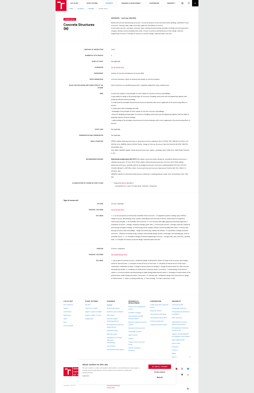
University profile (177, 305)
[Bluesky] (188, 368)
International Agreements (158, 318)
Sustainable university (179, 308)
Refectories (67, 315)
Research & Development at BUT (136, 308)
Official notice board (178, 324)
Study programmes (113, 308)
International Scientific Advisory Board (135, 317)
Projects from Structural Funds (136, 343)
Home (71, 8)
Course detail (103, 8)
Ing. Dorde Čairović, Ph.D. (119, 254)
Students (109, 3)
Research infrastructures (136, 328)
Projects (131, 338)
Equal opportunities (178, 340)
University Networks (157, 321)
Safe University (177, 318)
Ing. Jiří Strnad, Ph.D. (117, 67)
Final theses (111, 315)
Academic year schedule (115, 312)
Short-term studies (91, 308)
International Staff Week (158, 314)
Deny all (160, 377)
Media (174, 353)
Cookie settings (159, 372)
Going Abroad (111, 327)
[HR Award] (188, 388)
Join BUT (88, 305)
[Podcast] (182, 374)
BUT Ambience (68, 305)
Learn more (85, 375)
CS (195, 3)
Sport (65, 319)
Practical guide (68, 326)
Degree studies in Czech (93, 315)
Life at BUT (74, 3)
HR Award (175, 347)
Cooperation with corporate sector (159, 306)
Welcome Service (156, 311)
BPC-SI (124, 183)
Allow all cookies (159, 366)
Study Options (92, 3)
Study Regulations (113, 321)
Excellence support (134, 313)
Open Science (133, 335)
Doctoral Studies (112, 319)
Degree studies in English (93, 312)
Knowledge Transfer (135, 331)
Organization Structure (179, 322)
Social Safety (111, 346)
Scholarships (111, 342)
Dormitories (67, 312)
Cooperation (154, 3)
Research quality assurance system (137, 323)
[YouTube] (176, 368)
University (171, 3)
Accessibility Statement (113, 385)
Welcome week (112, 334)
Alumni (174, 357)
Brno (65, 322)
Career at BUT (176, 330)
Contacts (175, 350)
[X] (182, 368)
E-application (89, 319)
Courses (91, 8)
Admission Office (112, 331)
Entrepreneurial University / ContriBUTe (181, 313)
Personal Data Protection (115, 325)
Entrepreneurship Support (115, 349)
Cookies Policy (111, 387)
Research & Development (131, 3)
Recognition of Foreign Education (114, 339)
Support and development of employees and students (181, 335)
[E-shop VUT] (188, 374)
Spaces (66, 308)
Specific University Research (134, 349)
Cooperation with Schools (158, 325)
